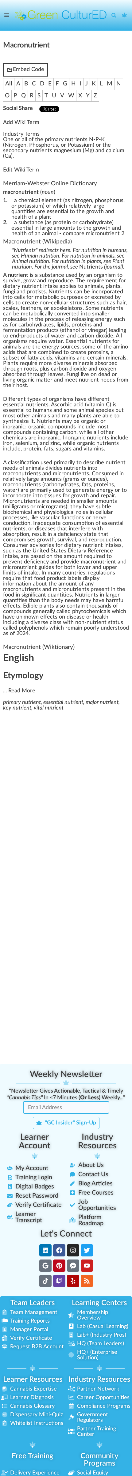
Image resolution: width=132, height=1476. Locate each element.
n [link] (8, 139)
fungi (9, 292)
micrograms (51, 507)
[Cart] (124, 15)
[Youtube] (87, 1265)
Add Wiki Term (21, 122)
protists (36, 292)
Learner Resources (32, 1379)
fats (86, 485)
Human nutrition (40, 256)
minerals (116, 358)
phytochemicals (91, 611)
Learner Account (34, 1141)
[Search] (115, 15)
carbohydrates (36, 325)
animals (94, 286)
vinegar (97, 330)
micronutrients (71, 473)
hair (121, 303)
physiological (59, 512)
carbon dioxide (95, 336)
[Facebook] (59, 1250)
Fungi (72, 374)
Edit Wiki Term (21, 170)
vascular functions (62, 518)
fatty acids (39, 358)
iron (8, 443)
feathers (31, 308)
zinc (55, 443)
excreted (102, 297)
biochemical (17, 512)
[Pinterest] (59, 1265)
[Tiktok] (45, 1281)
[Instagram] (73, 1250)
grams (72, 479)
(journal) (101, 267)
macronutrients (22, 473)
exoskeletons (67, 308)
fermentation (19, 330)
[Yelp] (73, 1281)
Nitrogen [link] (15, 145)
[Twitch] (59, 1281)
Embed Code (28, 69)
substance (51, 275)
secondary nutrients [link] (27, 150)
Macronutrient (22, 242)
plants (113, 286)
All (8, 84)
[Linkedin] (45, 1250)
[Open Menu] (6, 15)
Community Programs (99, 1459)
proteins (82, 325)
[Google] (45, 1265)
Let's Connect (66, 1233)
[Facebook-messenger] (73, 1265)
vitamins (65, 358)
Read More (21, 691)
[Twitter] (87, 1250)
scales (10, 308)
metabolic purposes (59, 297)
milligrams (17, 507)
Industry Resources (97, 1141)
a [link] (23, 139)
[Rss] (87, 1281)
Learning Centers (99, 1303)
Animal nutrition (30, 261)
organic (90, 421)
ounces (96, 479)
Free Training (32, 1456)
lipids (62, 325)
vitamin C (98, 405)
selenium (26, 443)
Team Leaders (32, 1303)
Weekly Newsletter (66, 1074)
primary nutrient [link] (65, 139)
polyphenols (33, 628)
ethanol (70, 330)
